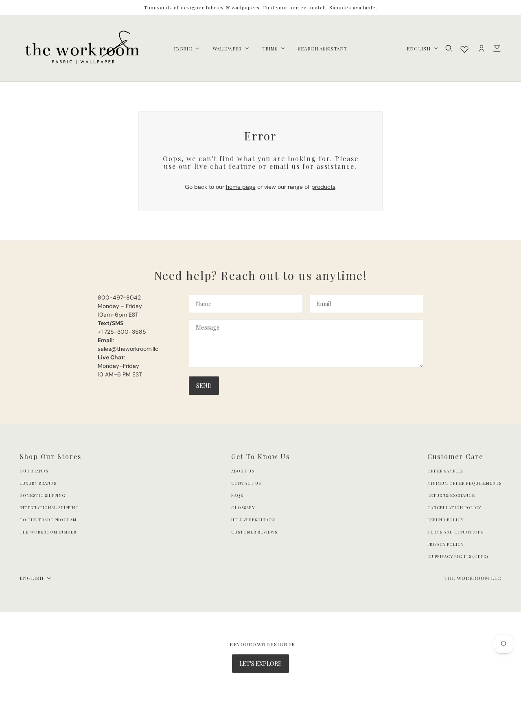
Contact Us (246, 483)
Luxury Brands (38, 483)
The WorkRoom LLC (472, 578)
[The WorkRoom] (82, 48)
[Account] (481, 48)
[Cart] (497, 48)
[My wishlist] (464, 49)
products (323, 186)
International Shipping (49, 507)
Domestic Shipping (43, 495)
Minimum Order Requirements (464, 483)
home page (241, 186)
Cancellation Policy (454, 507)
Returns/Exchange (451, 495)
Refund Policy (445, 520)
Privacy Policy (445, 544)
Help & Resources (253, 520)
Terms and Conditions (455, 532)
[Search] (448, 48)
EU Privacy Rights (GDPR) (457, 556)
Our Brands (34, 471)
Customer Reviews (254, 532)
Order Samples (445, 471)
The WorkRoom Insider (48, 532)
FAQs (237, 495)
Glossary (243, 507)
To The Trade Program (48, 520)
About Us (242, 471)
